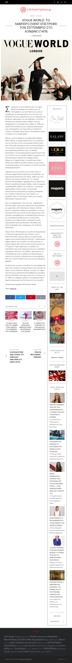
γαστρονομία (30, 642)
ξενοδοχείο (20, 648)
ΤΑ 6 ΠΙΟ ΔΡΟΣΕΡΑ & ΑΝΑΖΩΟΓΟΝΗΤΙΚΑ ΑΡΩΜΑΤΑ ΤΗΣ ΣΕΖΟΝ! (25, 327)
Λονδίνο (22, 639)
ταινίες (33, 651)
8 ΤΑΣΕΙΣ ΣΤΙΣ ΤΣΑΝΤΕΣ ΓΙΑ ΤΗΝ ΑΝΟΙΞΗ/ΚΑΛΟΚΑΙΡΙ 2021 (39, 326)
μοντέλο (62, 646)
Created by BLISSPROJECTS (26, 659)
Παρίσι (46, 640)
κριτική (44, 646)
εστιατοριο (54, 642)
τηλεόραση (43, 651)
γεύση (39, 643)
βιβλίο (13, 642)
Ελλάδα (33, 636)
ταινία (26, 651)
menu (23, 637)
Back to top (62, 659)
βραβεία (20, 642)
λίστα (56, 646)
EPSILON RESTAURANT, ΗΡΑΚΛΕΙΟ (35, 353)
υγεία (48, 651)
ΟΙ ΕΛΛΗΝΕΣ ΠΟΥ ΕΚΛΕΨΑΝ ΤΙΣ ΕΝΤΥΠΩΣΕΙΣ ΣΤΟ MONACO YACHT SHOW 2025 (56, 446)
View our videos (57, 357)
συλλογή (20, 652)
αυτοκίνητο (7, 643)
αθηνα (62, 639)
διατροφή (44, 643)
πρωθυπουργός (61, 649)
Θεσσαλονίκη (42, 636)
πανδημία (35, 649)
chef (6, 636)
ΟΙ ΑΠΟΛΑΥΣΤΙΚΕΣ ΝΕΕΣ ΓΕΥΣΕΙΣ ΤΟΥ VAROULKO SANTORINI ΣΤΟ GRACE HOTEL (17, 356)
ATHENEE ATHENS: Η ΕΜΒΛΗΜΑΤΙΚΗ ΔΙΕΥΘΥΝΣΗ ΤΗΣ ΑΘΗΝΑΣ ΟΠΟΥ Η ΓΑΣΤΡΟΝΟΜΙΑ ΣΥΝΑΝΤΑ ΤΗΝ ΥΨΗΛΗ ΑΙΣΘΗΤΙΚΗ (57, 589)
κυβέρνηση (51, 646)
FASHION (32, 16)
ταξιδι (38, 652)
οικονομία (28, 648)
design (11, 636)
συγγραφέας (13, 651)
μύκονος (12, 649)
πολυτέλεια (50, 648)
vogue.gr (13, 288)
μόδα (6, 648)
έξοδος (56, 640)
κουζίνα (39, 646)
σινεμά (7, 651)
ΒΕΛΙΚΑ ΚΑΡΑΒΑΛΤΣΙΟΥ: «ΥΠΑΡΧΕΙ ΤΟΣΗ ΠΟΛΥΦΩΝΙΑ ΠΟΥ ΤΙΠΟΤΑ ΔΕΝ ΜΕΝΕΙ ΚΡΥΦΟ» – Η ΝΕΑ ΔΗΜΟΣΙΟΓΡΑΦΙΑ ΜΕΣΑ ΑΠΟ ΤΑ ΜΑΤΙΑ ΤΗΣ (57, 483)
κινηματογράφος (29, 645)
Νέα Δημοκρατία (35, 639)
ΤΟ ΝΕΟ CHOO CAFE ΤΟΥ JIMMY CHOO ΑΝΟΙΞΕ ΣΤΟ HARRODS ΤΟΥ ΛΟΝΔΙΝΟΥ (11, 327)
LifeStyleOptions (37, 36)
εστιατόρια (10, 645)
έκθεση (52, 640)
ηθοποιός (18, 646)
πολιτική (41, 649)
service (27, 637)
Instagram (18, 637)
